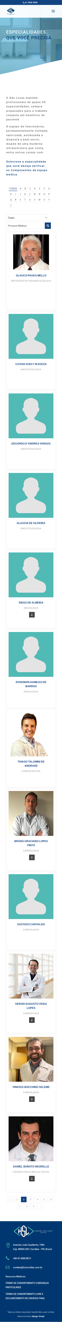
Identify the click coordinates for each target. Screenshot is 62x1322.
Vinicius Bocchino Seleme (31, 1087)
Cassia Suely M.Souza (31, 364)
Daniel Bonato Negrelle (31, 1166)
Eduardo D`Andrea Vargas (31, 443)
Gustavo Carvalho (31, 924)
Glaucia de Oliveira (31, 523)
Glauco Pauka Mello (31, 275)
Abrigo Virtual (38, 1316)
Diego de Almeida (31, 602)
